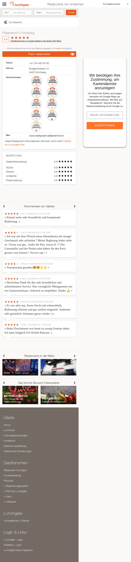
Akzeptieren (105, 125)
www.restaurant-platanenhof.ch (46, 135)
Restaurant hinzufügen (15, 470)
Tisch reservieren (39, 54)
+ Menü (8, 496)
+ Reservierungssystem (16, 485)
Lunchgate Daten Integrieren (18, 550)
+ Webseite (10, 501)
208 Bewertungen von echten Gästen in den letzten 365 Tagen (35, 41)
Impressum (9, 440)
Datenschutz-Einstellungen (18, 451)
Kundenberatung (12, 475)
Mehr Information (104, 115)
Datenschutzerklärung (15, 445)
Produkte (8, 480)
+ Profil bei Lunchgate (15, 491)
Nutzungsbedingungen (16, 435)
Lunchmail (9, 430)
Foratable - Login (13, 544)
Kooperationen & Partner (16, 520)
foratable (58, 48)
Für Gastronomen (111, 4)
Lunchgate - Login (13, 539)
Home (7, 424)
